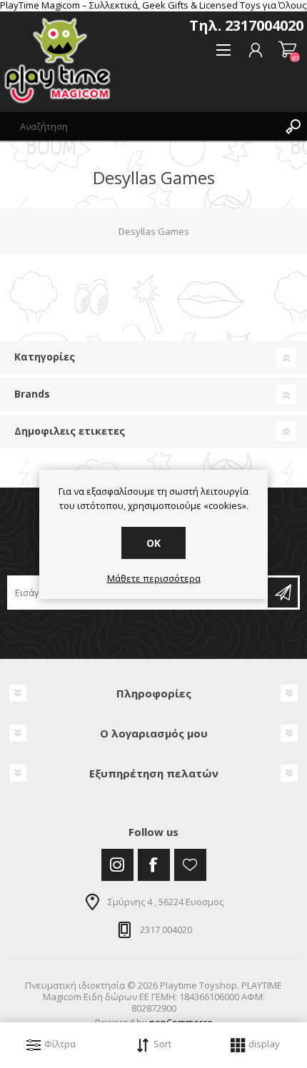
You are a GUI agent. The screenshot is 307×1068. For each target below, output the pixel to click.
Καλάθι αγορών (287, 50)
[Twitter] (117, 865)
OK (153, 543)
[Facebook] (154, 865)
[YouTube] (190, 865)
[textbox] (139, 126)
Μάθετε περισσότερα (154, 579)
